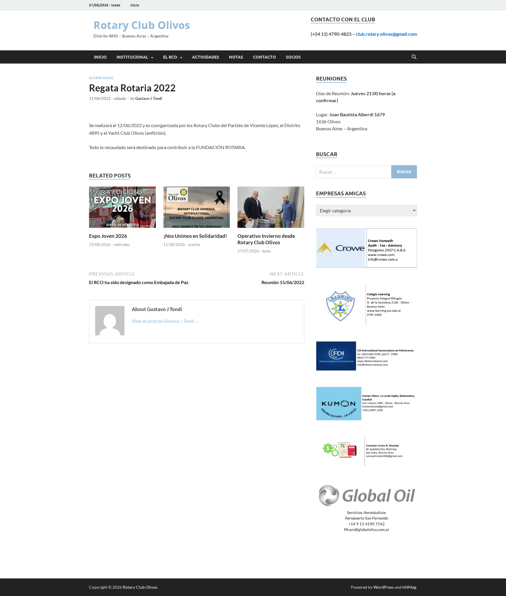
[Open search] (414, 57)
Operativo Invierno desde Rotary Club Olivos (266, 239)
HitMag (409, 587)
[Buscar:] (366, 171)
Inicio (134, 5)
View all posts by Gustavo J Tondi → (165, 321)
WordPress (383, 587)
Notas (236, 57)
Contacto (264, 57)
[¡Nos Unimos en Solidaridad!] (196, 209)
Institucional (132, 57)
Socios (293, 57)
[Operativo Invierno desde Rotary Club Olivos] (270, 209)
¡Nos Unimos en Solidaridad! (195, 236)
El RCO (170, 57)
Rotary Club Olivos (141, 25)
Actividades (205, 57)
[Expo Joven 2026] (122, 209)
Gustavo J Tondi (148, 98)
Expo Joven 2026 (108, 236)
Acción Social (101, 78)
